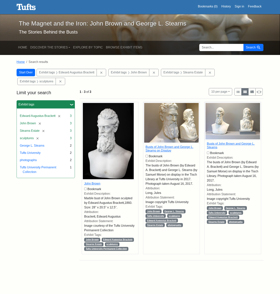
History (226, 6)
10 (219, 91)
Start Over (26, 72)
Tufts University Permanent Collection (106, 248)
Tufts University (30, 152)
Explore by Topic (88, 47)
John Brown (92, 183)
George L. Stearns (32, 145)
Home (22, 47)
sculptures (112, 244)
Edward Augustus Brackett (117, 239)
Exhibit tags (26, 104)
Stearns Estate (94, 244)
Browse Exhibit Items (124, 47)
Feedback (255, 6)
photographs (28, 160)
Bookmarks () (208, 6)
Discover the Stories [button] (49, 47)
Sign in (239, 6)
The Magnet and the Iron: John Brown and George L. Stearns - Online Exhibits (26, 7)
